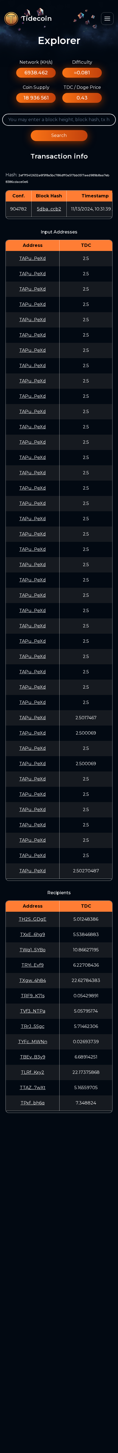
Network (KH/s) (36, 62)
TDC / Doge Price (82, 87)
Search (59, 135)
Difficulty (82, 62)
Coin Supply (36, 87)
